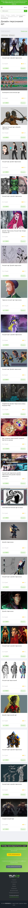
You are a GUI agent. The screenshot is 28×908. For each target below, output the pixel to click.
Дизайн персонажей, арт (9, 715)
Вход (26, 7)
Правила (14, 886)
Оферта (14, 884)
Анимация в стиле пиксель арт (11, 92)
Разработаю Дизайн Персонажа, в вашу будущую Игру (13, 404)
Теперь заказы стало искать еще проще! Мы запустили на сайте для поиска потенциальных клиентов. (14, 3)
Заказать (23, 68)
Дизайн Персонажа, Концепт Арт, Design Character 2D (14, 231)
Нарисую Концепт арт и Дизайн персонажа (11, 127)
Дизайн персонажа (7, 542)
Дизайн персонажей (5, 31)
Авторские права (14, 890)
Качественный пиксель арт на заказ (12, 507)
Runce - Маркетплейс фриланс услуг (13, 7)
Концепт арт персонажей (9, 680)
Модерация (14, 888)
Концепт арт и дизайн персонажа (12, 196)
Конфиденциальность (14, 892)
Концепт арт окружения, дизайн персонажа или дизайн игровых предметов (11, 474)
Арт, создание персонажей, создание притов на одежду (13, 439)
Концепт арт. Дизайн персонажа (11, 369)
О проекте (14, 879)
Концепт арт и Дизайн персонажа (12, 58)
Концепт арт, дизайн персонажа (11, 161)
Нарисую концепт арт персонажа (11, 300)
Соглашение (14, 882)
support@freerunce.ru (14, 897)
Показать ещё (24, 31)
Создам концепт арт (8, 818)
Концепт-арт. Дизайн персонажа (11, 265)
